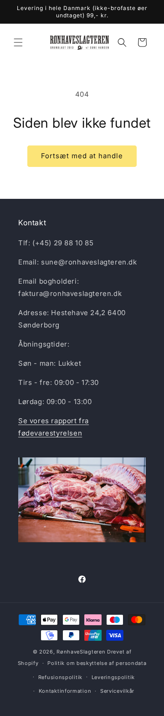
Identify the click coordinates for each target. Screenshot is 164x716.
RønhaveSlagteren (81, 652)
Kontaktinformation (65, 691)
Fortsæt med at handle (82, 155)
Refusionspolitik (60, 677)
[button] (18, 42)
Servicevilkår (117, 691)
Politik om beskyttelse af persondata (96, 663)
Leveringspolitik (113, 677)
